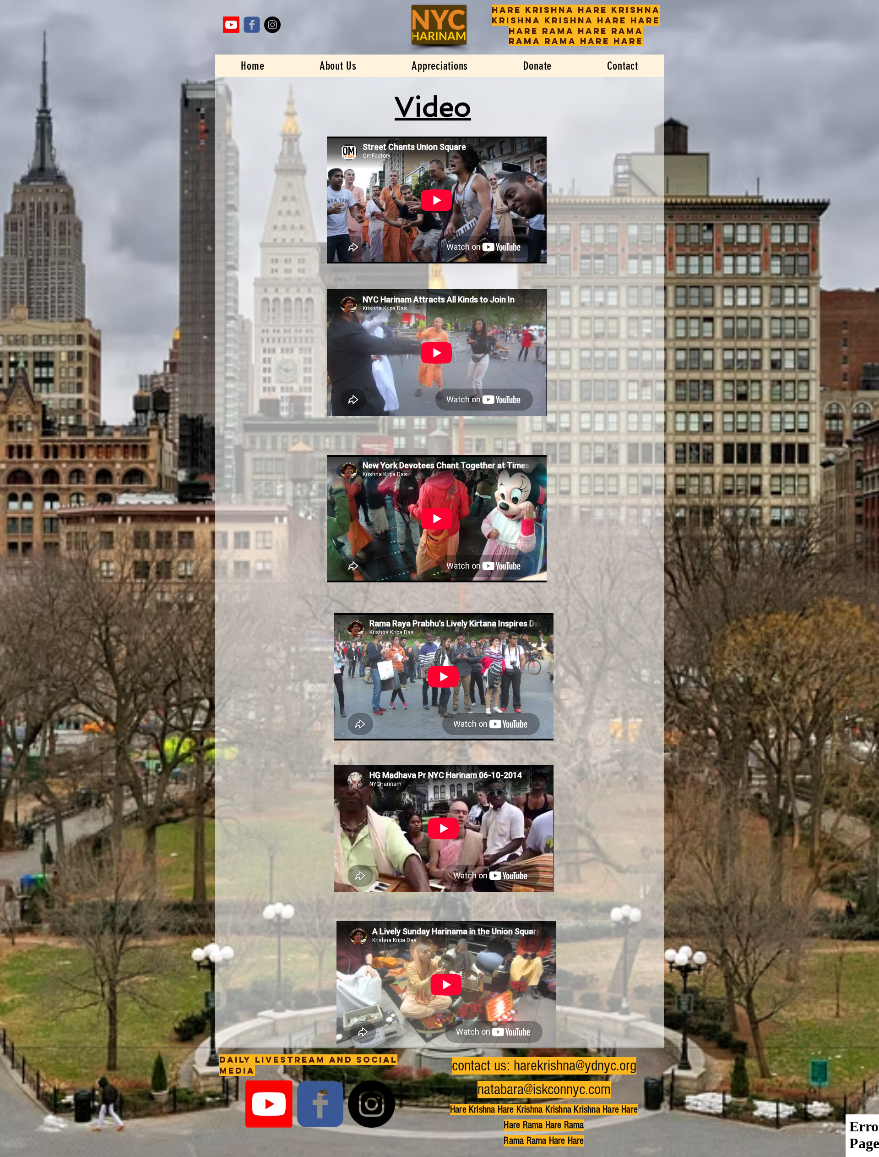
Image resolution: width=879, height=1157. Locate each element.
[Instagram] (272, 24)
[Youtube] (231, 24)
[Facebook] (252, 24)
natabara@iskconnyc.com (544, 1089)
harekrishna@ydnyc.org (575, 1066)
